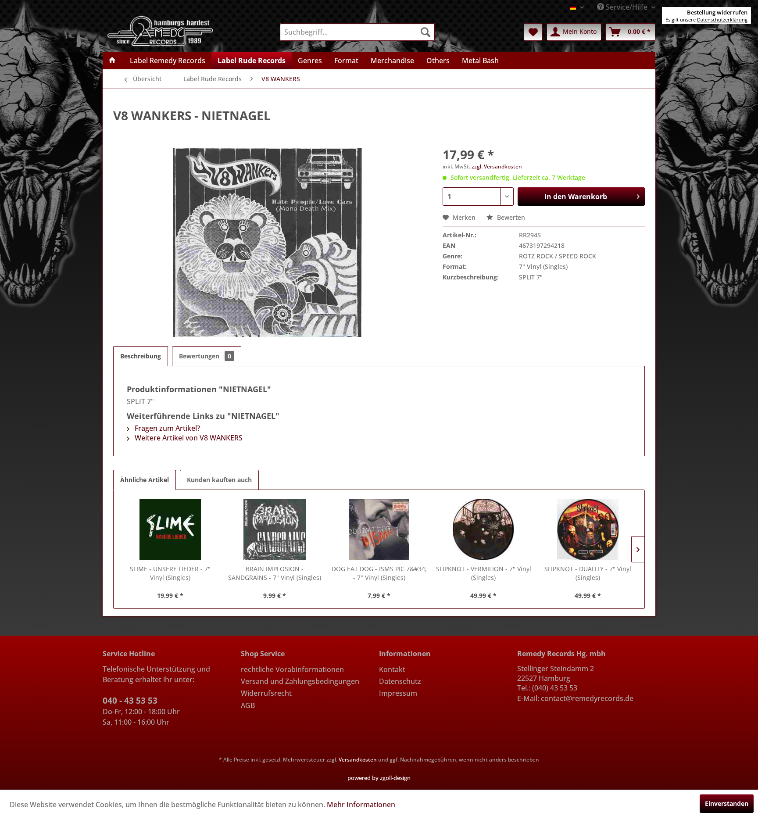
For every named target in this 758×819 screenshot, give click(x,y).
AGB (248, 705)
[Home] (112, 60)
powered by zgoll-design (379, 778)
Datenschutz (400, 681)
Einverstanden (726, 803)
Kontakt (392, 669)
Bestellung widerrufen (717, 12)
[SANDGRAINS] (274, 529)
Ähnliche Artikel (144, 480)
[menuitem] (357, 32)
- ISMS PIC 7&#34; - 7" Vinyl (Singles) (379, 573)
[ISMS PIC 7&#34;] (379, 529)
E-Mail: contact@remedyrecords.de (575, 698)
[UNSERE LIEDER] (170, 529)
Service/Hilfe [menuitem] (626, 7)
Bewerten (510, 217)
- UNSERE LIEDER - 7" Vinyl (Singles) (170, 573)
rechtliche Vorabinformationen (292, 669)
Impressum (398, 693)
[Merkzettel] (533, 32)
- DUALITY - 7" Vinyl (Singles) (587, 573)
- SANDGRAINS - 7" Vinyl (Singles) (274, 573)
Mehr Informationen (361, 804)
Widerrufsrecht (266, 693)
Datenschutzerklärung (722, 19)
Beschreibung (140, 356)
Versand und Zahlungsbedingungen (300, 681)
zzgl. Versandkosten (497, 166)
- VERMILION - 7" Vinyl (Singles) (483, 573)
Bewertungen (205, 356)
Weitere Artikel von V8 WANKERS (188, 438)
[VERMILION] (483, 529)
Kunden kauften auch (219, 480)
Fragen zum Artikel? (166, 428)
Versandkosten (358, 759)
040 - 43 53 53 (130, 700)
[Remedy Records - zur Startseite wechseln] (160, 30)
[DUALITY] (588, 529)
